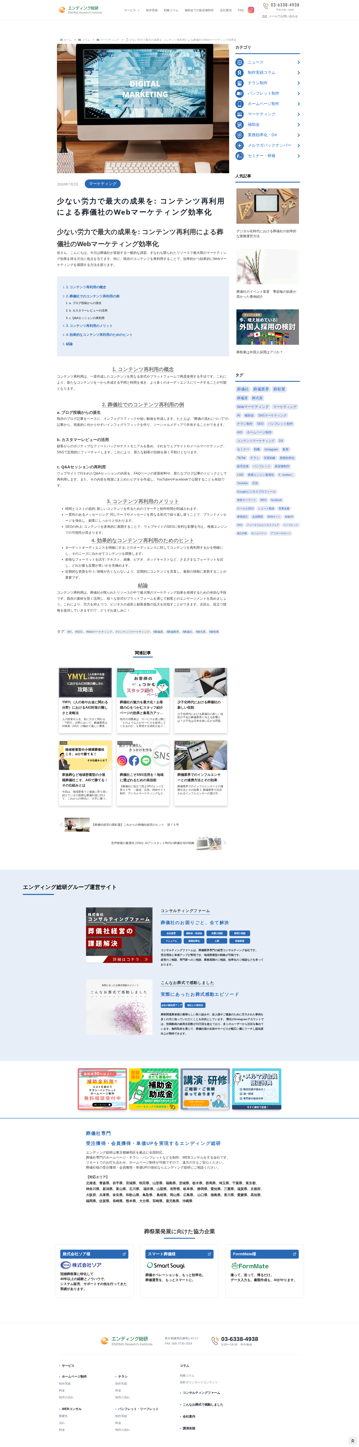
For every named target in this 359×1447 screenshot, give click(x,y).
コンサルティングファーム (201, 1392)
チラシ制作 (245, 423)
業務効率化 (287, 458)
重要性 (63, 1416)
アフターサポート (281, 533)
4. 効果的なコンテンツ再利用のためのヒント (99, 334)
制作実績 (152, 10)
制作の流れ (66, 1397)
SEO (79, 631)
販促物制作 (282, 466)
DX (281, 440)
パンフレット (261, 466)
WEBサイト (273, 516)
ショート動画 (266, 508)
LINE (240, 474)
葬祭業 (215, 631)
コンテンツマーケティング (133, 631)
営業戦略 (269, 458)
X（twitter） (286, 474)
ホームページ (258, 533)
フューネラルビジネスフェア (263, 525)
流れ (62, 1423)
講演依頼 (189, 1428)
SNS (239, 525)
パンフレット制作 (280, 423)
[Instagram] (251, 10)
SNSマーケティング (272, 415)
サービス (130, 10)
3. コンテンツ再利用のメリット (89, 325)
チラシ (254, 458)
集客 (286, 449)
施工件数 (242, 533)
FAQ (241, 10)
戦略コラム (171, 10)
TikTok (241, 458)
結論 (69, 344)
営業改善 (284, 508)
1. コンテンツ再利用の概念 (86, 287)
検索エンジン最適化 (261, 474)
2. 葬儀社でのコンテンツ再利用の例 (92, 296)
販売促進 (243, 466)
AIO (239, 432)
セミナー (243, 449)
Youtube (242, 483)
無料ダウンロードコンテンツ (199, 1382)
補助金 (249, 415)
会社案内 (226, 10)
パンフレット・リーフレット (138, 1409)
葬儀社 (188, 631)
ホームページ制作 (259, 432)
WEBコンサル (72, 1409)
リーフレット (290, 525)
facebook (276, 500)
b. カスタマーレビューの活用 (88, 310)
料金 (62, 1390)
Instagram (271, 449)
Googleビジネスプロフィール (256, 491)
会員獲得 (257, 516)
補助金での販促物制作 (199, 10)
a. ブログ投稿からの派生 (85, 303)
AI (70, 631)
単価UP (289, 516)
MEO (263, 500)
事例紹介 (242, 516)
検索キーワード (246, 500)
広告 (255, 483)
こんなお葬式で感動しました (203, 1404)
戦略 (257, 449)
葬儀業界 (173, 631)
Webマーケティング (100, 631)
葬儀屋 (159, 631)
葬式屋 (201, 631)
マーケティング (103, 184)
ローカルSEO (245, 508)
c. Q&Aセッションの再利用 (87, 318)
